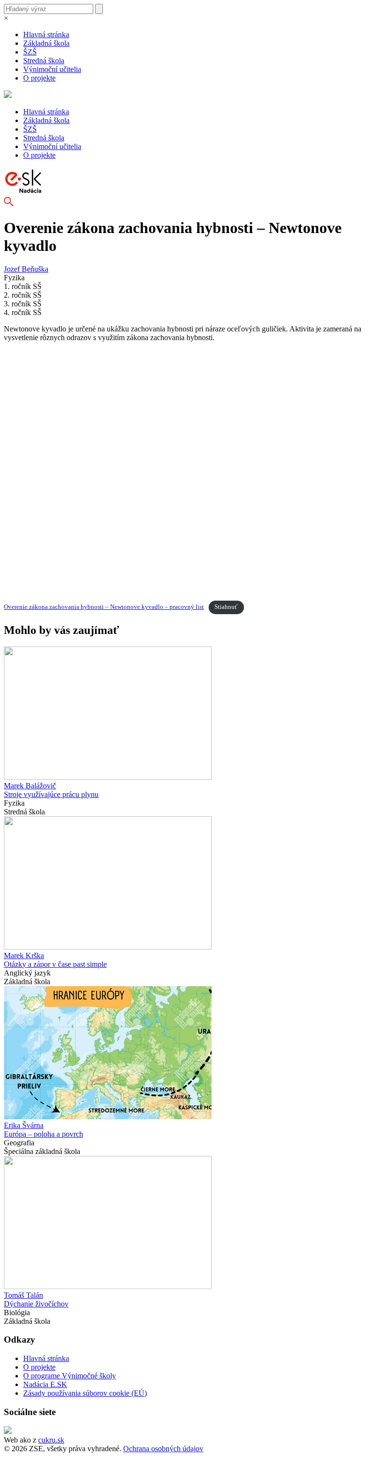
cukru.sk (51, 1440)
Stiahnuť (226, 607)
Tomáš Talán (23, 1295)
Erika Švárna (23, 1125)
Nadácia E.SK (45, 1384)
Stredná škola (43, 60)
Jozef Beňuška (26, 269)
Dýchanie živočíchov (36, 1304)
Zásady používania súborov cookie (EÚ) (85, 1393)
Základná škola (46, 43)
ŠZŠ (30, 52)
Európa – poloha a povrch (43, 1134)
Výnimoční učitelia (52, 69)
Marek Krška (24, 955)
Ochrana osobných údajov (163, 1448)
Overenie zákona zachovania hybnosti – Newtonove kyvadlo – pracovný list (104, 607)
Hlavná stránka (46, 34)
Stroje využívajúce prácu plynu (51, 794)
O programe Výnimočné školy (69, 1376)
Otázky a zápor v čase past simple (55, 964)
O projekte (39, 78)
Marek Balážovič (30, 786)
